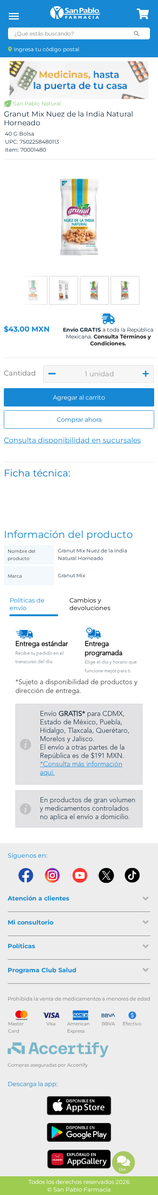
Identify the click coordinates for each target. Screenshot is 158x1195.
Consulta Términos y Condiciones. (120, 340)
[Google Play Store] (79, 1132)
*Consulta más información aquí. (81, 768)
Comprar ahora (79, 419)
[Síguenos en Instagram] (52, 877)
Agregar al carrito (79, 397)
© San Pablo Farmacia (79, 1189)
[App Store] (79, 1105)
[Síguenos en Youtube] (79, 877)
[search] (136, 33)
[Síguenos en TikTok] (132, 877)
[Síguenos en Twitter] (105, 877)
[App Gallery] (79, 1159)
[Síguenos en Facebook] (25, 877)
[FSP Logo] (75, 15)
